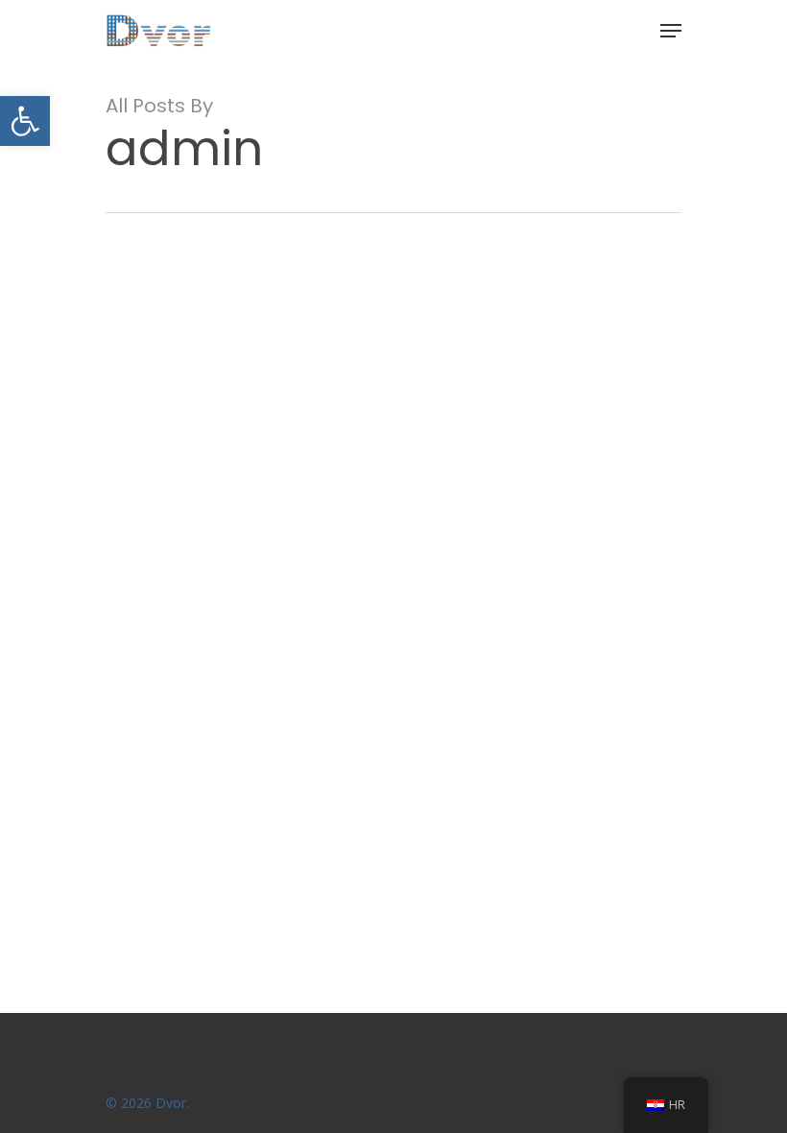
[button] (25, 121)
